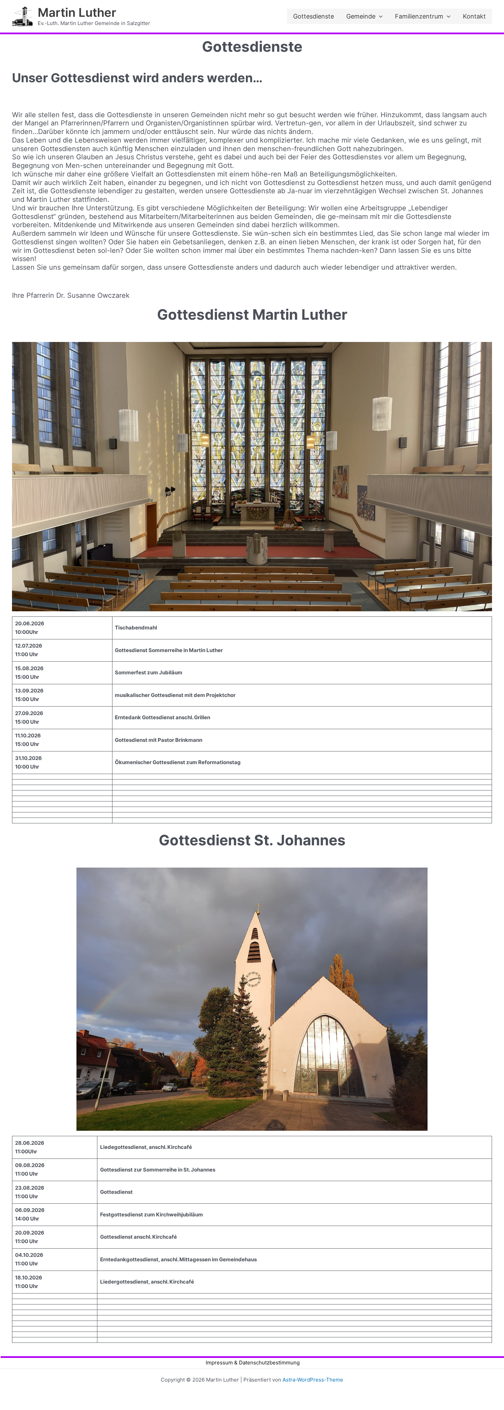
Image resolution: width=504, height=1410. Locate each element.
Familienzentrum (419, 16)
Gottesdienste (313, 16)
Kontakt (474, 16)
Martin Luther (77, 12)
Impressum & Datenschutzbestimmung (253, 1362)
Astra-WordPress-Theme (313, 1379)
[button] (379, 16)
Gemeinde (360, 16)
